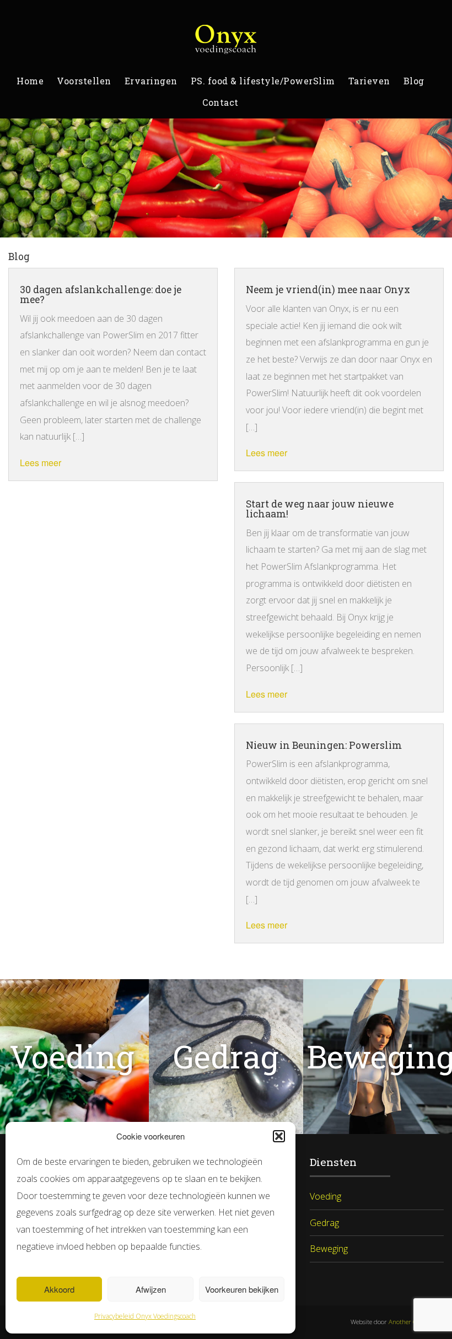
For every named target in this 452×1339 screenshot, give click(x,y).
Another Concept (412, 1322)
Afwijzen (151, 1289)
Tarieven (369, 81)
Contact (220, 102)
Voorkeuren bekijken (241, 1289)
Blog (413, 81)
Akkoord (59, 1289)
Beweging (329, 1249)
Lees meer (40, 462)
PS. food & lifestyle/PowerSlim (263, 81)
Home (30, 81)
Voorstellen (84, 81)
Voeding (325, 1196)
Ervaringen (151, 81)
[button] (278, 1136)
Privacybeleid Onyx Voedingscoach (145, 1316)
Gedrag (324, 1223)
